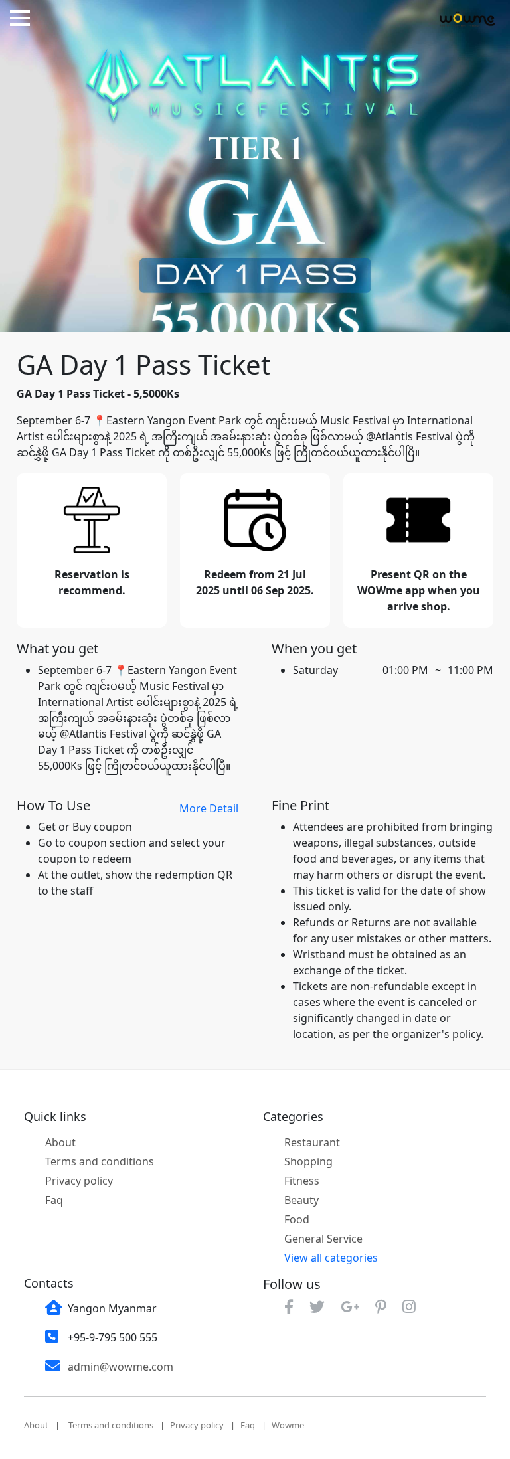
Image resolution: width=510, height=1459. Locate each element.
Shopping (308, 1161)
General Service (323, 1238)
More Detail (208, 808)
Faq (54, 1200)
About (60, 1142)
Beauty (301, 1200)
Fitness (301, 1180)
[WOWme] (467, 18)
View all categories (331, 1257)
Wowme (288, 1425)
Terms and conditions (99, 1161)
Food (296, 1219)
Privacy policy (79, 1180)
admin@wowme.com (120, 1366)
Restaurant (312, 1142)
